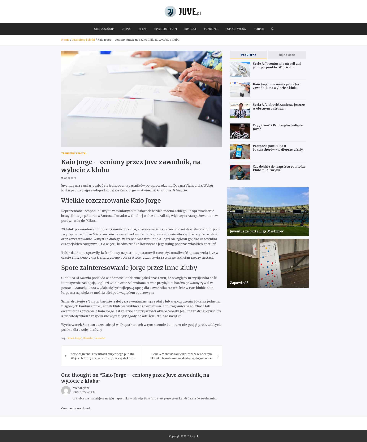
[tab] (248, 55)
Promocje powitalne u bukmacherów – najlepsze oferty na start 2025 (278, 149)
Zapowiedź (239, 283)
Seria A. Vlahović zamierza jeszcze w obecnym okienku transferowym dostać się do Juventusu (181, 356)
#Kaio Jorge (74, 338)
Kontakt (259, 29)
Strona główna (104, 29)
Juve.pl (194, 436)
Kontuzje (190, 29)
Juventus (100, 338)
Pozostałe (211, 29)
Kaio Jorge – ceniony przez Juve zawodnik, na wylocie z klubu (277, 86)
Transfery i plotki (165, 29)
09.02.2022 (70, 178)
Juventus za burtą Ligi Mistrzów (257, 231)
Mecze (142, 29)
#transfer (88, 338)
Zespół (126, 29)
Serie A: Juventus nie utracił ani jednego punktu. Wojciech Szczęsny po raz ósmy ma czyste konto (103, 356)
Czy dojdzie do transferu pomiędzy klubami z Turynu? (279, 168)
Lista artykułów (236, 29)
